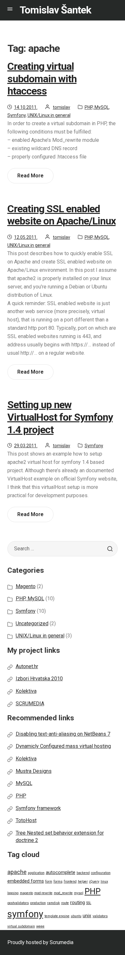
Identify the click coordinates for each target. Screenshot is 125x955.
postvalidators (18, 903)
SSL (88, 903)
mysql (78, 893)
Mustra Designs (34, 771)
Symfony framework (38, 808)
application (36, 873)
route (65, 903)
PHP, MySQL (97, 107)
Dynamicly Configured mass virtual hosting (63, 746)
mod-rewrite (43, 893)
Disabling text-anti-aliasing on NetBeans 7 (63, 734)
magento (26, 893)
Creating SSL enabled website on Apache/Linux (61, 215)
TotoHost (26, 820)
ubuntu (76, 916)
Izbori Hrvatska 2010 (39, 679)
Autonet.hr (27, 666)
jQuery (94, 881)
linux (104, 881)
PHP (21, 796)
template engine (57, 916)
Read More (32, 177)
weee (40, 926)
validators (100, 916)
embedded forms (25, 881)
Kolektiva (26, 691)
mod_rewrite (63, 893)
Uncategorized (32, 623)
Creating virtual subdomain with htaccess (42, 78)
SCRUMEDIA (30, 703)
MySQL (24, 783)
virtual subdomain (21, 926)
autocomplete (60, 872)
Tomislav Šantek (55, 10)
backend (83, 873)
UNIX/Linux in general (49, 115)
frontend (70, 881)
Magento (26, 586)
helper (83, 881)
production (38, 903)
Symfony (16, 115)
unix (87, 916)
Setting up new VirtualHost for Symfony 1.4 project (60, 417)
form (48, 881)
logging (13, 893)
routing (77, 902)
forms (58, 881)
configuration (101, 873)
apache (17, 872)
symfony (25, 914)
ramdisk (53, 903)
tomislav (61, 107)
